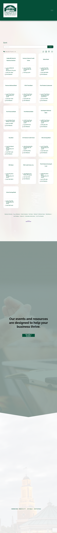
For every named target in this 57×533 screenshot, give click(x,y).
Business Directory (8, 214)
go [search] (51, 46)
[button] (4, 52)
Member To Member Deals (39, 214)
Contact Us (22, 216)
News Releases (16, 214)
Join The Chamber (40, 216)
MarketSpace (48, 214)
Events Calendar (24, 214)
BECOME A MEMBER (28, 335)
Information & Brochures (30, 216)
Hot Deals (31, 214)
